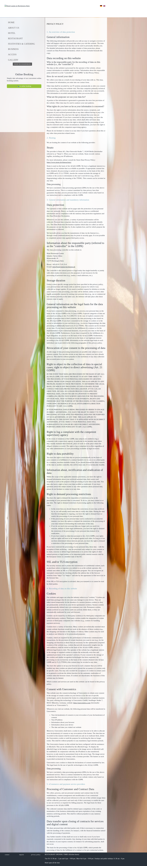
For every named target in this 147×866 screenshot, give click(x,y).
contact (7, 854)
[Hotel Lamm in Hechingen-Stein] (17, 6)
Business (13, 49)
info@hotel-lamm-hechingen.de (63, 267)
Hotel (11, 33)
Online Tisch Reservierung (22, 64)
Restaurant (15, 38)
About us (13, 28)
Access (12, 54)
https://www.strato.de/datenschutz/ (59, 162)
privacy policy (35, 854)
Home (11, 22)
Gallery (13, 60)
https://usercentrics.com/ (82, 703)
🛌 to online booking (24, 86)
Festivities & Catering (21, 44)
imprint (21, 854)
